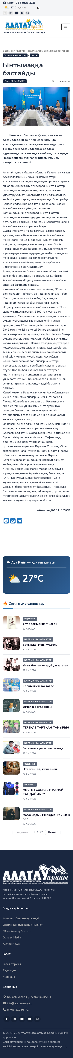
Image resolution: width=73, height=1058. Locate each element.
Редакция (9, 970)
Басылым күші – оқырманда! (43, 748)
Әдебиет (29, 618)
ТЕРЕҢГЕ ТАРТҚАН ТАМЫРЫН (46, 728)
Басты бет (9, 51)
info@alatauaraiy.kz (19, 1003)
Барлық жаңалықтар (29, 51)
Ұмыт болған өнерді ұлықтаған (45, 665)
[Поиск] (38, 8)
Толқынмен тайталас (38, 686)
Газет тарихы (12, 964)
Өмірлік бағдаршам (37, 707)
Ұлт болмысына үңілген (40, 624)
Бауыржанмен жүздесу (40, 645)
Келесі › (52, 832)
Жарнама (9, 977)
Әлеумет (29, 784)
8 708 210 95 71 (17, 1010)
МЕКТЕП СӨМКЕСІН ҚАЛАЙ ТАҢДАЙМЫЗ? (43, 792)
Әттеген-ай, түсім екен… (41, 769)
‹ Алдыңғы (22, 832)
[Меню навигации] (65, 27)
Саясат (34, 55)
